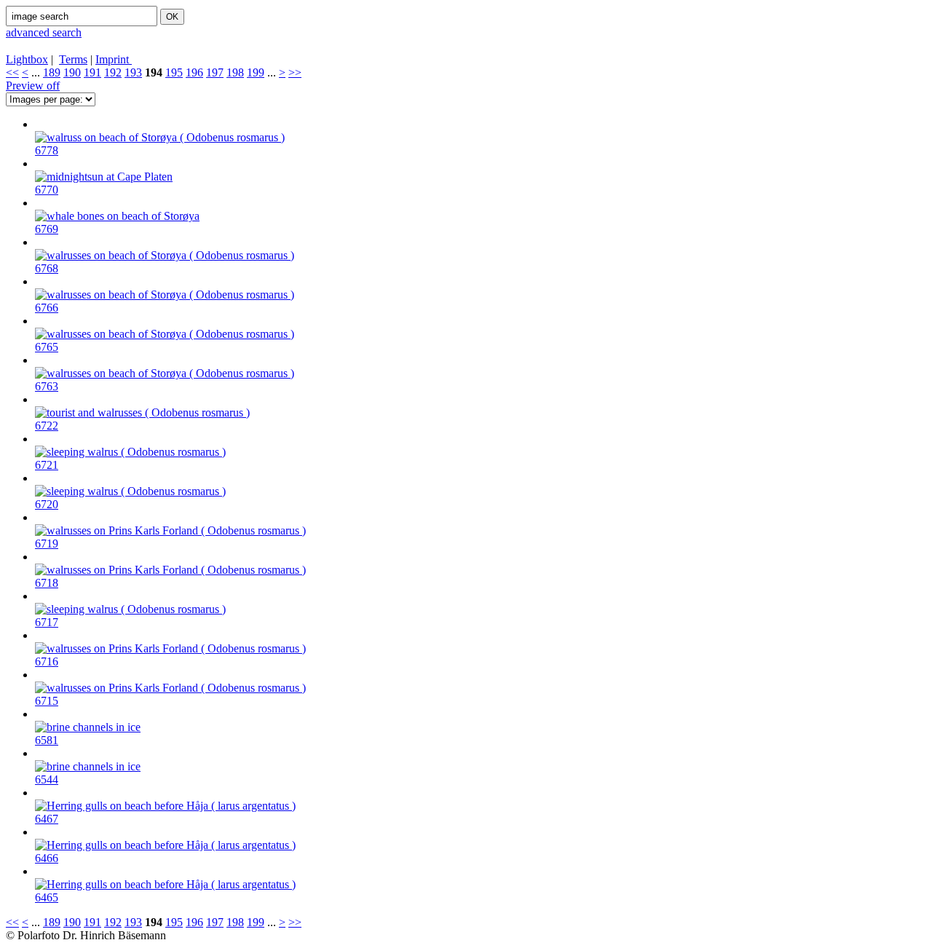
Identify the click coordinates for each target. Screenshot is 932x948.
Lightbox (27, 59)
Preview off (33, 85)
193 (133, 72)
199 (255, 72)
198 (235, 72)
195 (174, 72)
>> (294, 72)
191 (92, 72)
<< (12, 72)
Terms (73, 59)
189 (51, 72)
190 (72, 72)
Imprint (113, 59)
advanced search (44, 32)
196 (194, 72)
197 (215, 72)
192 (113, 72)
